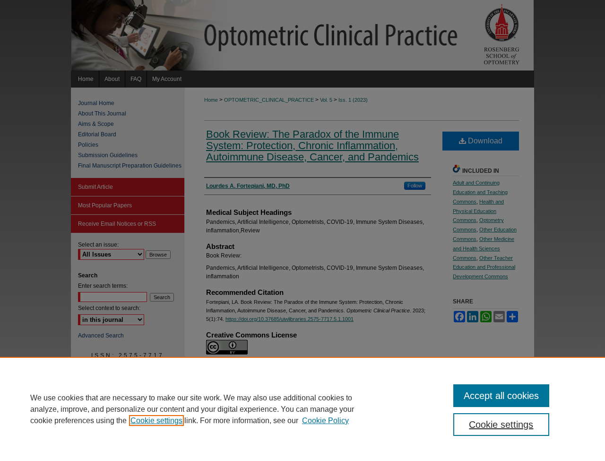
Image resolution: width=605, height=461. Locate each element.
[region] (302, 409)
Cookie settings (156, 421)
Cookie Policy (325, 421)
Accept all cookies (501, 395)
